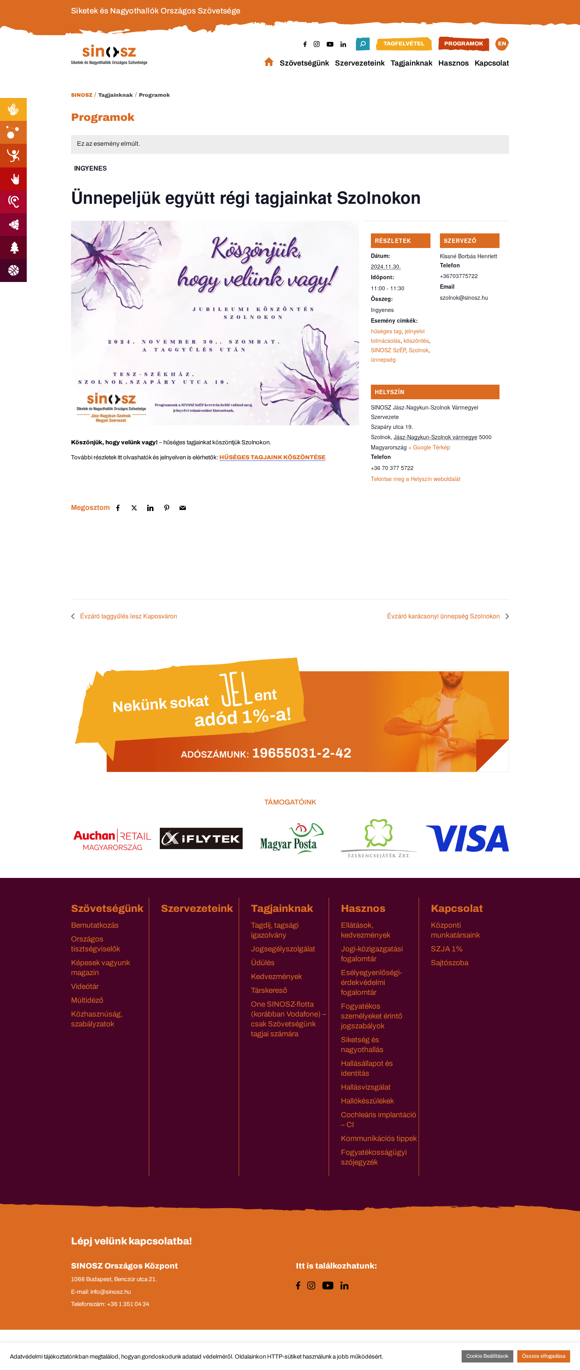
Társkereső (269, 990)
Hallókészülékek (367, 1101)
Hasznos (453, 63)
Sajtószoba (449, 962)
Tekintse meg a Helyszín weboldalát (415, 479)
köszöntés (416, 340)
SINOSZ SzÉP (388, 350)
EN (502, 44)
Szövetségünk (304, 63)
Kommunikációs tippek (379, 1138)
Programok (463, 44)
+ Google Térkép (429, 447)
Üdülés (263, 962)
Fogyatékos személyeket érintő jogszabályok (371, 1016)
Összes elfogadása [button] (543, 1356)
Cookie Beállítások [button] (487, 1356)
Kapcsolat (492, 63)
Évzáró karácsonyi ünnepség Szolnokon (444, 615)
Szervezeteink (360, 63)
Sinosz (81, 95)
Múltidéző (87, 1000)
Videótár (85, 986)
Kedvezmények (276, 976)
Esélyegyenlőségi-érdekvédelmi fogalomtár (371, 982)
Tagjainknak (411, 63)
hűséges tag (386, 331)
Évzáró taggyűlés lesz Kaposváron (128, 615)
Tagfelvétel (404, 44)
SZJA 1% (447, 949)
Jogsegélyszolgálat (283, 949)
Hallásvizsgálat (366, 1087)
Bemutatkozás (95, 925)
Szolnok (418, 350)
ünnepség (383, 359)
